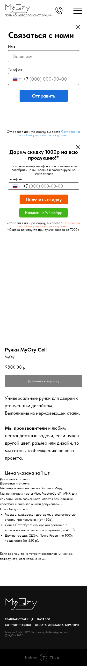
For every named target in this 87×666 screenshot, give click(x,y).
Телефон (15, 69)
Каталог (43, 619)
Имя (11, 46)
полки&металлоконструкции (28, 14)
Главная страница (19, 619)
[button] (59, 10)
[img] (77, 10)
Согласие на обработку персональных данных (49, 133)
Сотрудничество (18, 625)
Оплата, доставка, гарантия (57, 625)
